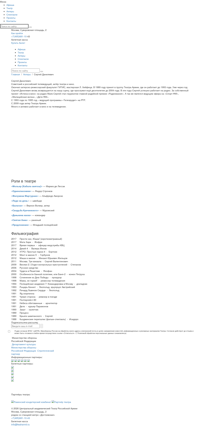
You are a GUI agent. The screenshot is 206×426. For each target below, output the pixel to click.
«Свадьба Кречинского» (25, 210)
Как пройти (17, 33)
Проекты (10, 17)
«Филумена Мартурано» (25, 195)
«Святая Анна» (19, 220)
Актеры (10, 11)
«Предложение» (20, 224)
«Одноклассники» (21, 191)
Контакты (11, 21)
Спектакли (11, 14)
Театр (9, 8)
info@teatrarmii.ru (20, 424)
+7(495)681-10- (19, 36)
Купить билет (18, 42)
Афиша (10, 4)
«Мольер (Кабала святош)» (26, 186)
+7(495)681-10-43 (20, 418)
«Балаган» (17, 205)
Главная (16, 74)
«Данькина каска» (21, 215)
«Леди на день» (20, 200)
